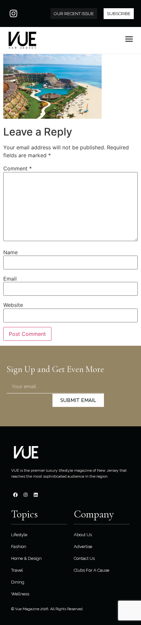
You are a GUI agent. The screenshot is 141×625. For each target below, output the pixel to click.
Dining (17, 582)
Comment (17, 168)
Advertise (83, 546)
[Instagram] (13, 13)
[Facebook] (15, 494)
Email (10, 278)
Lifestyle (19, 534)
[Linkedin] (35, 494)
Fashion (18, 546)
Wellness (20, 593)
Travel (17, 570)
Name (10, 252)
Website (13, 305)
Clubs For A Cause (91, 570)
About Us (83, 534)
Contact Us (84, 558)
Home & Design (26, 558)
